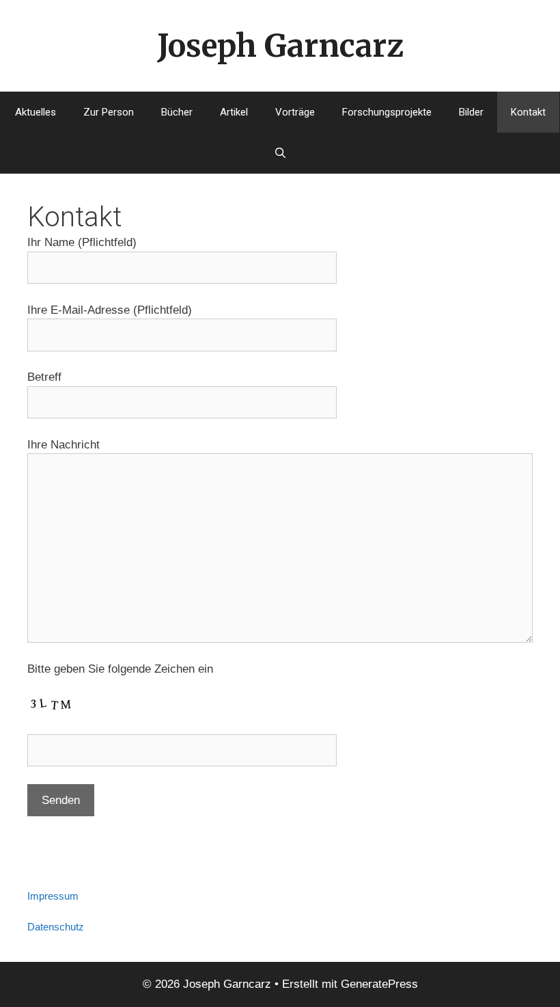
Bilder (471, 112)
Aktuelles (35, 112)
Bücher (177, 112)
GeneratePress (379, 984)
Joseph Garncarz (280, 46)
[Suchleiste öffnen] (280, 153)
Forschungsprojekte (387, 112)
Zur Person (108, 112)
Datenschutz (55, 926)
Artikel (234, 112)
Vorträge (295, 112)
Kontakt (528, 112)
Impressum (53, 896)
